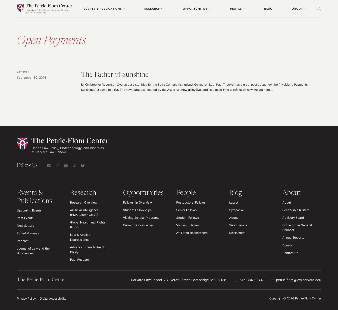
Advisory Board (293, 217)
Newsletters (25, 225)
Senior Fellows (186, 210)
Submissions (238, 225)
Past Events (25, 218)
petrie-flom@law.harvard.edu (298, 280)
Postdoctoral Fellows (191, 202)
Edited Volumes (28, 233)
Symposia (236, 210)
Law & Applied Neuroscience (80, 237)
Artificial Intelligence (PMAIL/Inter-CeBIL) (84, 212)
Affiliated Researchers (192, 233)
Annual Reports (293, 237)
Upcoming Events (29, 210)
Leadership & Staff (295, 210)
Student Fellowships (137, 210)
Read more (169, 81)
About (233, 217)
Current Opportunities (138, 225)
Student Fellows (187, 217)
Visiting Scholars (188, 225)
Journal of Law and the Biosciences (33, 251)
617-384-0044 (251, 280)
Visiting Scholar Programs (141, 217)
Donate (287, 245)
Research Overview (83, 202)
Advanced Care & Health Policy (87, 249)
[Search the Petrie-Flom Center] (319, 9)
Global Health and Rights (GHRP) (87, 225)
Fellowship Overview (137, 202)
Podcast (23, 241)
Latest (233, 202)
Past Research (80, 259)
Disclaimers (237, 233)
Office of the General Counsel (297, 227)
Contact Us (290, 253)
